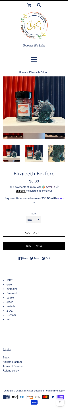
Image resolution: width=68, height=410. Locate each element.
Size (33, 213)
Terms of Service (13, 366)
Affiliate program (12, 361)
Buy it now (34, 246)
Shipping (21, 190)
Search (7, 357)
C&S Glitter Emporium (33, 390)
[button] (34, 187)
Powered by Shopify (55, 390)
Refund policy (11, 370)
